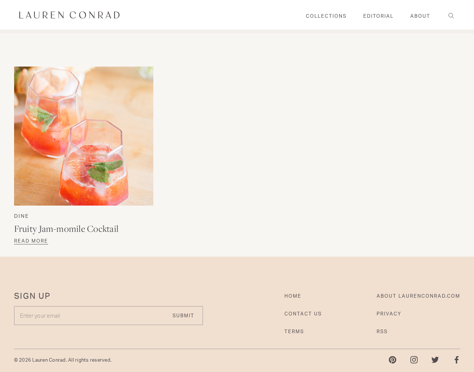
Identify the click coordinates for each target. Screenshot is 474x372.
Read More (31, 241)
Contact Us (303, 314)
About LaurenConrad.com (418, 296)
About (420, 16)
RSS (382, 331)
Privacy (389, 314)
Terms (294, 331)
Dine (21, 216)
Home (292, 296)
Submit (183, 315)
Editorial (378, 16)
